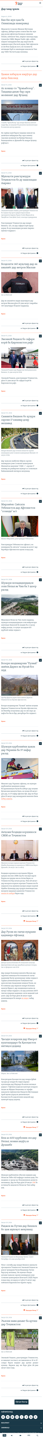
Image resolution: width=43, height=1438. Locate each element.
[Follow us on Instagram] (17, 1417)
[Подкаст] (35, 1417)
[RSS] (31, 1417)
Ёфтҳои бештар (21, 1402)
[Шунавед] (12, 1435)
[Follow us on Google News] (3, 1417)
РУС (29, 1435)
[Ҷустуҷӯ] (37, 1435)
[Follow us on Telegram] (26, 1417)
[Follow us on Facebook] (8, 1417)
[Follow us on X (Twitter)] (22, 1417)
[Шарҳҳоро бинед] (30, 921)
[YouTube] (21, 1435)
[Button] (30, 61)
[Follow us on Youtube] (12, 1417)
